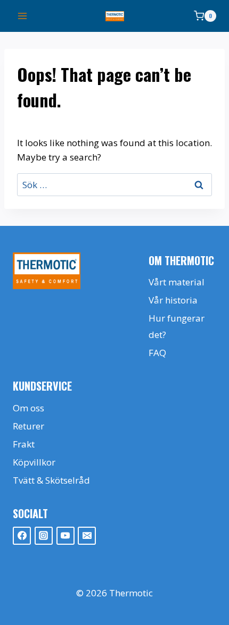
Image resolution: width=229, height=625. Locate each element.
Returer (28, 426)
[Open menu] (22, 15)
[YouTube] (65, 536)
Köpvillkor (34, 462)
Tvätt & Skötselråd (51, 480)
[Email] (87, 536)
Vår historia (173, 300)
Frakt (24, 444)
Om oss (28, 408)
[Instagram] (44, 536)
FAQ (157, 353)
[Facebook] (22, 536)
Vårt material (177, 282)
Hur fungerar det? (177, 326)
